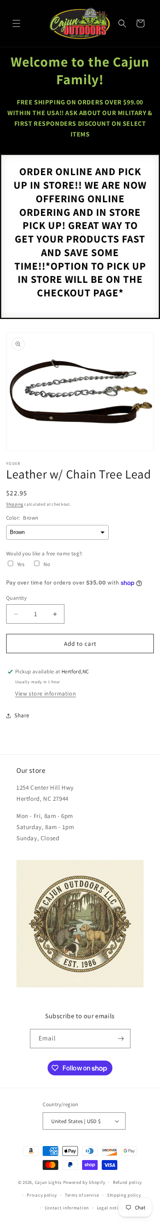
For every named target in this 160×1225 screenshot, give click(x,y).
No (46, 564)
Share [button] (22, 715)
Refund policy (127, 1182)
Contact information (67, 1208)
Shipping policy (124, 1195)
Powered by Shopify (84, 1182)
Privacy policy (42, 1195)
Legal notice (110, 1208)
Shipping (14, 504)
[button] (16, 23)
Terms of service (82, 1195)
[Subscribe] (121, 1038)
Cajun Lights (48, 1182)
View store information (45, 693)
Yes (20, 564)
